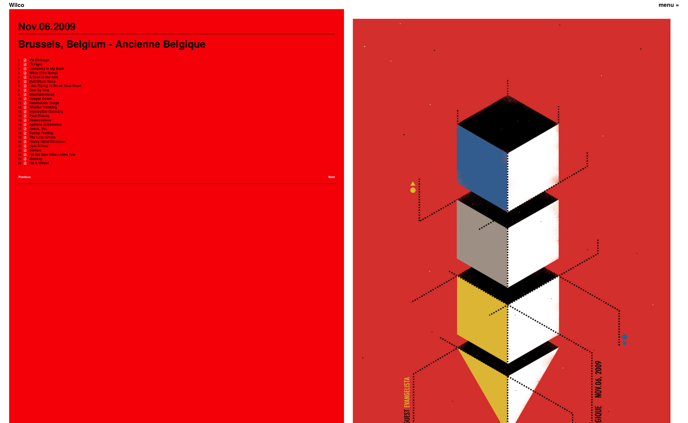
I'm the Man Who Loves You (52, 154)
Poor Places (39, 115)
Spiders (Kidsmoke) (45, 124)
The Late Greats (42, 137)
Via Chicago (39, 60)
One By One (39, 90)
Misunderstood (41, 94)
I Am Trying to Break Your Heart (55, 85)
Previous (24, 177)
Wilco (16, 5)
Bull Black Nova (42, 81)
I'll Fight (35, 64)
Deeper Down (40, 98)
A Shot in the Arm (43, 77)
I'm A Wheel (39, 163)
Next (331, 177)
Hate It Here (38, 145)
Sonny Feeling (41, 133)
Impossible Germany (46, 111)
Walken (35, 150)
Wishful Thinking (43, 107)
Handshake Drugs (44, 102)
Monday (35, 158)
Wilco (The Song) (43, 72)
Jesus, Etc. (38, 128)
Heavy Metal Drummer (47, 141)
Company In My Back (46, 68)
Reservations (40, 120)
